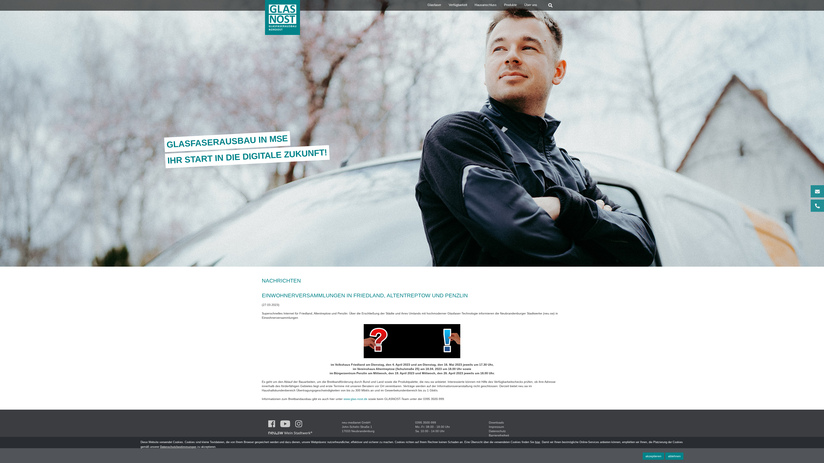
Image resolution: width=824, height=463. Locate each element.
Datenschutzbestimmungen (178, 446)
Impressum (496, 426)
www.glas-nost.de (355, 399)
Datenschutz (497, 431)
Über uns (530, 5)
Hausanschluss (486, 5)
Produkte (510, 5)
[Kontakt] (817, 198)
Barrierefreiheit (499, 435)
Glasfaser (434, 5)
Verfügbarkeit (458, 5)
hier (537, 442)
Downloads (496, 422)
